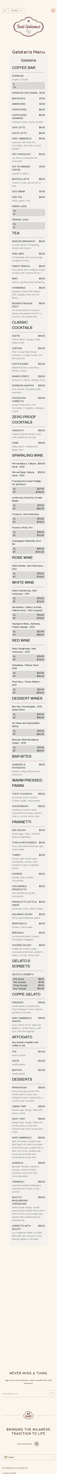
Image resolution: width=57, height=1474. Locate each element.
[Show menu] (5, 10)
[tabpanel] (28, 649)
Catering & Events (14, 1468)
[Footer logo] (28, 1415)
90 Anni (14, 10)
